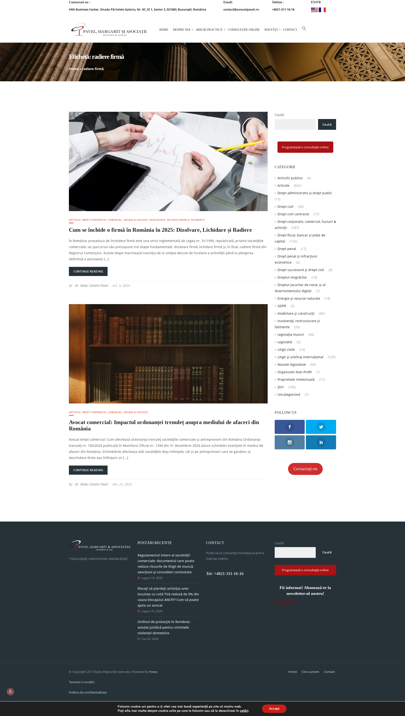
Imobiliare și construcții (296, 313)
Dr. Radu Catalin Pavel (91, 285)
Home (163, 29)
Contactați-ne (305, 468)
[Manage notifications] (10, 691)
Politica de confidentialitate (88, 692)
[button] (304, 30)
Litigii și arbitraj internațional (300, 357)
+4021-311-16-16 (283, 9)
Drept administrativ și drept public (305, 193)
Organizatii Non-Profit (295, 372)
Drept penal (287, 248)
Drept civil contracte (293, 214)
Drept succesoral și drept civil (301, 270)
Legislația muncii (291, 334)
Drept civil (285, 206)
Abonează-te (285, 601)
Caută (279, 114)
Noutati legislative (292, 364)
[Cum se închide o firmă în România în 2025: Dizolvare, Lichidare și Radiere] (168, 161)
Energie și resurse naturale (299, 298)
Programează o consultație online (305, 147)
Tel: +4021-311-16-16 (225, 573)
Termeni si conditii (81, 682)
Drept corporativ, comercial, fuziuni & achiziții (115, 219)
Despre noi (181, 29)
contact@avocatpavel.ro (241, 9)
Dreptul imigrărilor (292, 277)
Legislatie (285, 342)
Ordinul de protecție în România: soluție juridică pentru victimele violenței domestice (164, 627)
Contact (290, 29)
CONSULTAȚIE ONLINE (244, 29)
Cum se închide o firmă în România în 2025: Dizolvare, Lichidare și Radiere (160, 230)
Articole (75, 219)
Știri (281, 387)
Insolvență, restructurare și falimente (177, 219)
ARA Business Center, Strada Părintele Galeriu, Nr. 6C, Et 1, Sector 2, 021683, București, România (137, 9)
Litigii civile (286, 349)
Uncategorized (289, 394)
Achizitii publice (290, 178)
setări (244, 711)
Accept (274, 708)
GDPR (282, 306)
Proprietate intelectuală (296, 379)
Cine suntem (310, 672)
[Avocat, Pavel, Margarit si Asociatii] (109, 29)
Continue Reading (88, 271)
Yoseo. (153, 672)
